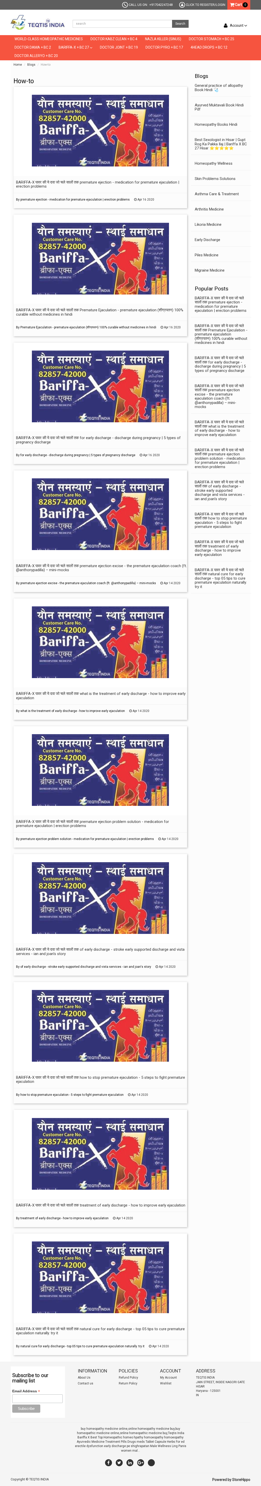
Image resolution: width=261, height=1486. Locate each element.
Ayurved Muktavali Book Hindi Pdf (219, 107)
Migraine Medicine (210, 270)
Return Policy (128, 1383)
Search (180, 23)
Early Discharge (207, 239)
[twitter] (119, 1462)
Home (18, 64)
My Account (168, 1377)
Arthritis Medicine (209, 209)
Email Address (26, 1391)
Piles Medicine (206, 255)
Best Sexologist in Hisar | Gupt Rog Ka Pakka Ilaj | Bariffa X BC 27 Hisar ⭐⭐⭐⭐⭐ (221, 143)
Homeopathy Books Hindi (216, 124)
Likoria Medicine (208, 224)
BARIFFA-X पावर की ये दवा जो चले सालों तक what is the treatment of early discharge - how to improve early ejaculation (219, 428)
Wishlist (166, 1383)
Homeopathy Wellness (213, 163)
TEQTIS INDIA (39, 1479)
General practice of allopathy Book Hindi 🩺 (219, 87)
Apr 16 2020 (145, 199)
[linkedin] (130, 1462)
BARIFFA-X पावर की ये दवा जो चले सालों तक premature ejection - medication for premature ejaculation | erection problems (220, 304)
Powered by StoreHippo (231, 1480)
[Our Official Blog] (151, 1462)
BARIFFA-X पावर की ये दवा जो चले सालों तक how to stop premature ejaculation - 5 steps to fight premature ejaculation (221, 520)
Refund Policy (128, 1377)
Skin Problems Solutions (215, 178)
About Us (84, 1377)
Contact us (85, 1383)
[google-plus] (141, 1462)
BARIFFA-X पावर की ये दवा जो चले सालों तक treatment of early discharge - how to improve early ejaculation (219, 548)
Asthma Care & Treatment (217, 194)
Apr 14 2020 (171, 583)
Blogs (31, 64)
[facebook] (109, 1462)
